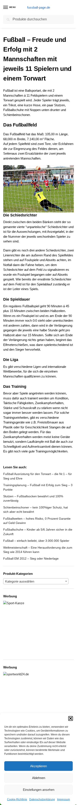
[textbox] (35, 581)
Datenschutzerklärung (42, 799)
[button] (70, 718)
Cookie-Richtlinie (17, 799)
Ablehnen (38, 778)
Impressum (63, 799)
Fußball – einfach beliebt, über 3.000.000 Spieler (36, 540)
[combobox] (35, 581)
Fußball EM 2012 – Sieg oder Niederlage (31, 558)
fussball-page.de (38, 7)
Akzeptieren (38, 766)
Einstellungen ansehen (38, 789)
